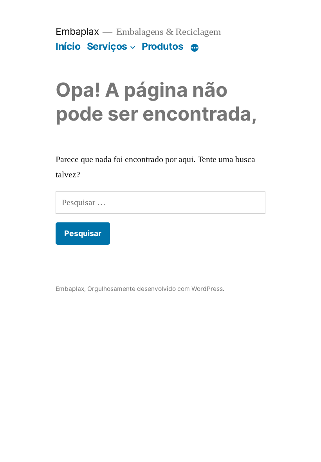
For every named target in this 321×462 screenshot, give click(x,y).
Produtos (162, 46)
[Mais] (194, 47)
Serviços (107, 46)
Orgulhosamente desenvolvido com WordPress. (155, 288)
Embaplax (77, 31)
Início (68, 46)
